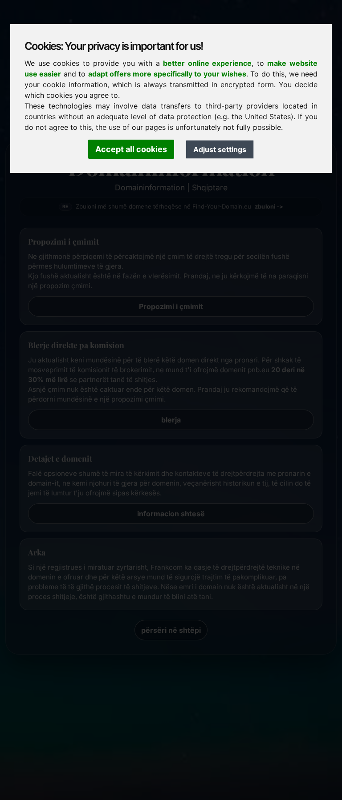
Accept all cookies (131, 149)
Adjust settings (219, 149)
